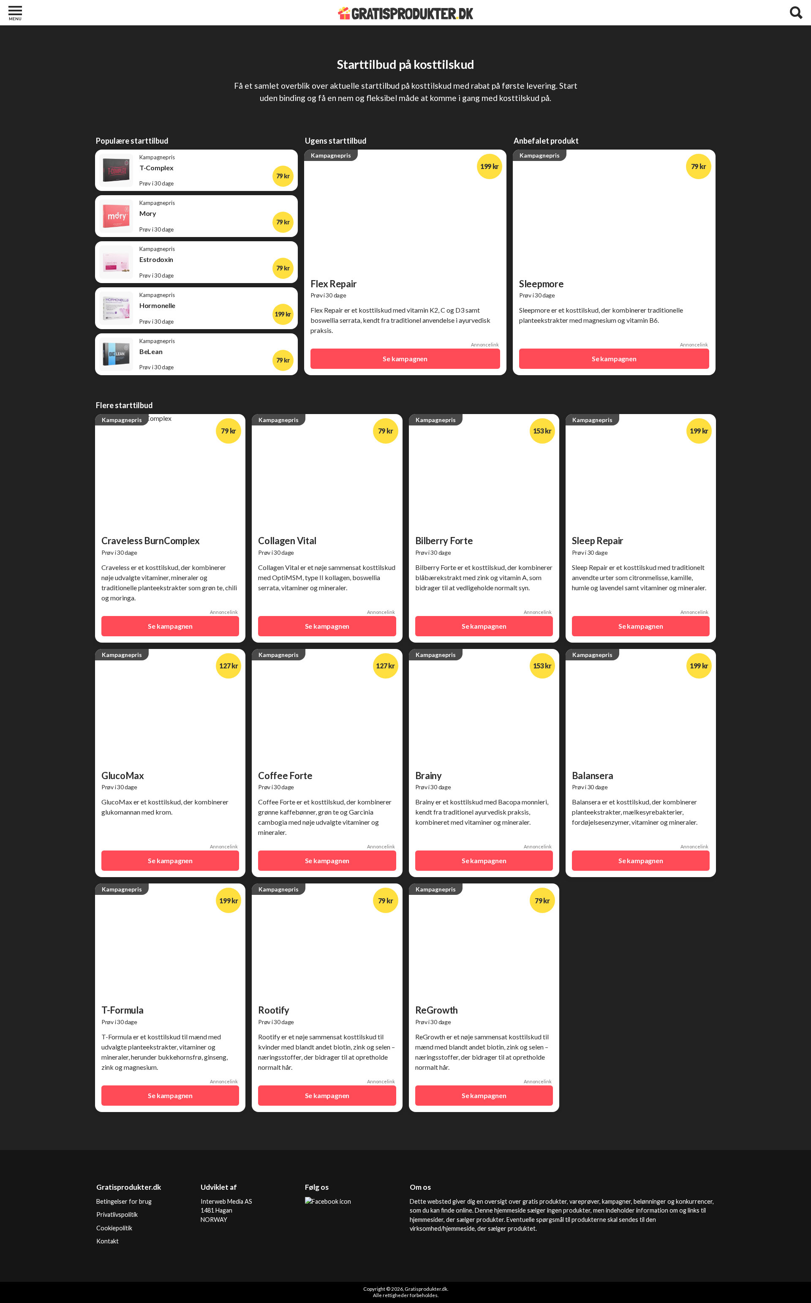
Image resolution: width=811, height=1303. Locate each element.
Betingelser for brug (124, 1201)
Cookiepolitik (114, 1228)
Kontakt (107, 1241)
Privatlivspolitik (117, 1214)
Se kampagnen (405, 358)
